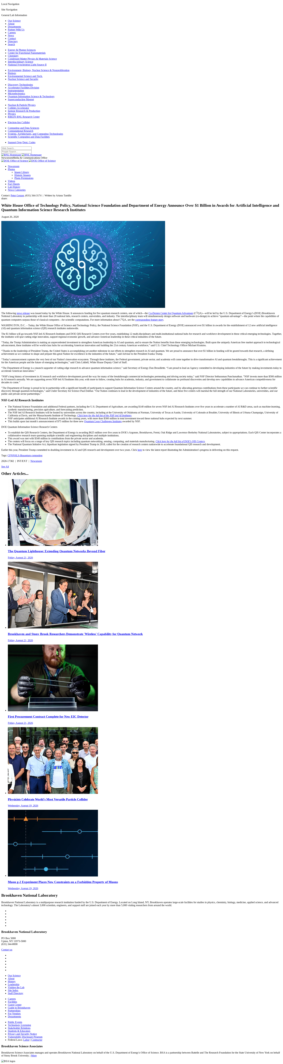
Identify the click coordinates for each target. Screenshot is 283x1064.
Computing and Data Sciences (23, 128)
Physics (12, 113)
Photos (11, 169)
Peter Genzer (17, 195)
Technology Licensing (19, 1025)
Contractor (36, 1039)
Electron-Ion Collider (19, 122)
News (11, 35)
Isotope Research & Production (24, 110)
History (12, 981)
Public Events (15, 1022)
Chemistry (13, 55)
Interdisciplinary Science (20, 61)
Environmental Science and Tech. (25, 76)
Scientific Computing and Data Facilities (29, 136)
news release (23, 313)
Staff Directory (15, 993)
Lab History (14, 187)
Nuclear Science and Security (23, 79)
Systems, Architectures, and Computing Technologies (35, 133)
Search (11, 44)
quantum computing (32, 455)
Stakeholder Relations (19, 1028)
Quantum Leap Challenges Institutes (103, 421)
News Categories (17, 190)
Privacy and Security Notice (22, 1034)
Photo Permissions (23, 178)
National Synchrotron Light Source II (27, 64)
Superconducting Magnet (21, 99)
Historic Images (22, 175)
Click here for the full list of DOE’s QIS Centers (180, 441)
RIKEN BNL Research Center (24, 116)
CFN (10, 455)
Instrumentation (16, 90)
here (140, 449)
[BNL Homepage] (21, 154)
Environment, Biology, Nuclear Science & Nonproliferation (38, 70)
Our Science (14, 20)
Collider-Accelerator (18, 108)
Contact (12, 38)
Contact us (6, 949)
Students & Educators (19, 1031)
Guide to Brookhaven (19, 1007)
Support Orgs (15, 142)
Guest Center (14, 1004)
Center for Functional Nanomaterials (27, 52)
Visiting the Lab (16, 987)
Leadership (13, 984)
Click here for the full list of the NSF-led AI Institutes (104, 415)
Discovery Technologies (20, 84)
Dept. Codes (28, 142)
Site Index (13, 990)
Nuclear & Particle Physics (22, 105)
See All (5, 466)
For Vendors (14, 1013)
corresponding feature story (149, 319)
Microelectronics (16, 93)
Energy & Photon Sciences (22, 50)
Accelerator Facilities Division (23, 87)
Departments (14, 26)
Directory (13, 41)
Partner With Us (16, 29)
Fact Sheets (14, 184)
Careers (12, 32)
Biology (12, 73)
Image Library (21, 172)
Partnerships (14, 1010)
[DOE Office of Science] (28, 160)
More (34, 1055)
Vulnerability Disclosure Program (25, 1036)
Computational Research (20, 130)
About (11, 23)
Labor (26, 1039)
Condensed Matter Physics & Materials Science (32, 58)
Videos (11, 181)
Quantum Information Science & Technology (31, 96)
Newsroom (13, 166)
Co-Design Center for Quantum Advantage (171, 313)
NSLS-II (17, 455)
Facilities (12, 1001)
